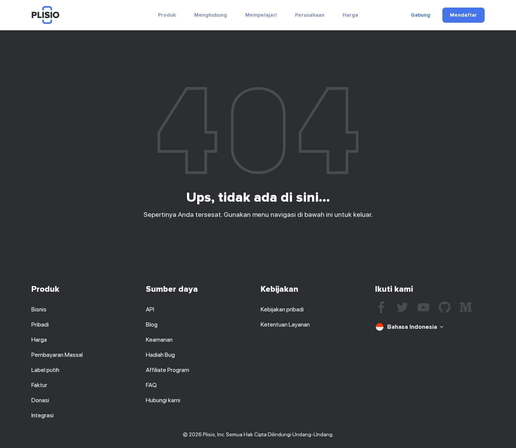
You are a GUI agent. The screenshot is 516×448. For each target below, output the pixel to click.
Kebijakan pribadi (282, 309)
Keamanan (159, 339)
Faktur (39, 385)
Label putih (45, 369)
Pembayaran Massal (57, 354)
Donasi (40, 400)
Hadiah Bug (160, 354)
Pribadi (40, 324)
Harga (350, 15)
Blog (152, 324)
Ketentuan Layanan (285, 324)
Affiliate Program (167, 369)
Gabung (420, 15)
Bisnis (38, 309)
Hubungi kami (163, 400)
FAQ (151, 385)
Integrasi (42, 415)
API (150, 309)
